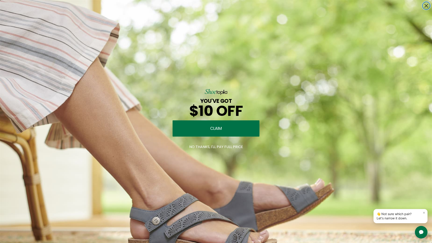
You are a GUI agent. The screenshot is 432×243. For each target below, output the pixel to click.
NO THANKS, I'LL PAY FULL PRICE (216, 146)
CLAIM (216, 128)
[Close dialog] (426, 6)
